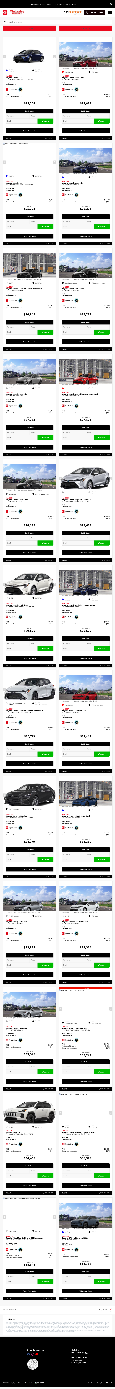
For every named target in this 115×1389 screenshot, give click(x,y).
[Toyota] (5, 12)
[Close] (111, 4)
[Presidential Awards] (35, 1364)
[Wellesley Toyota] (17, 12)
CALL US (8, 138)
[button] (54, 57)
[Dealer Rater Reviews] (73, 12)
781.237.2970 (95, 12)
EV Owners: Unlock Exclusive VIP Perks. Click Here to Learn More (53, 4)
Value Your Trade (29, 131)
